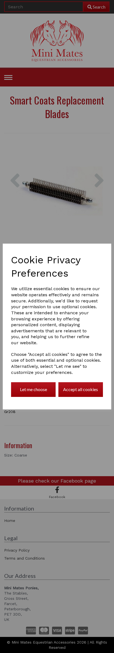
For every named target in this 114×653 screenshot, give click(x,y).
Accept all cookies (80, 389)
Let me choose (33, 389)
